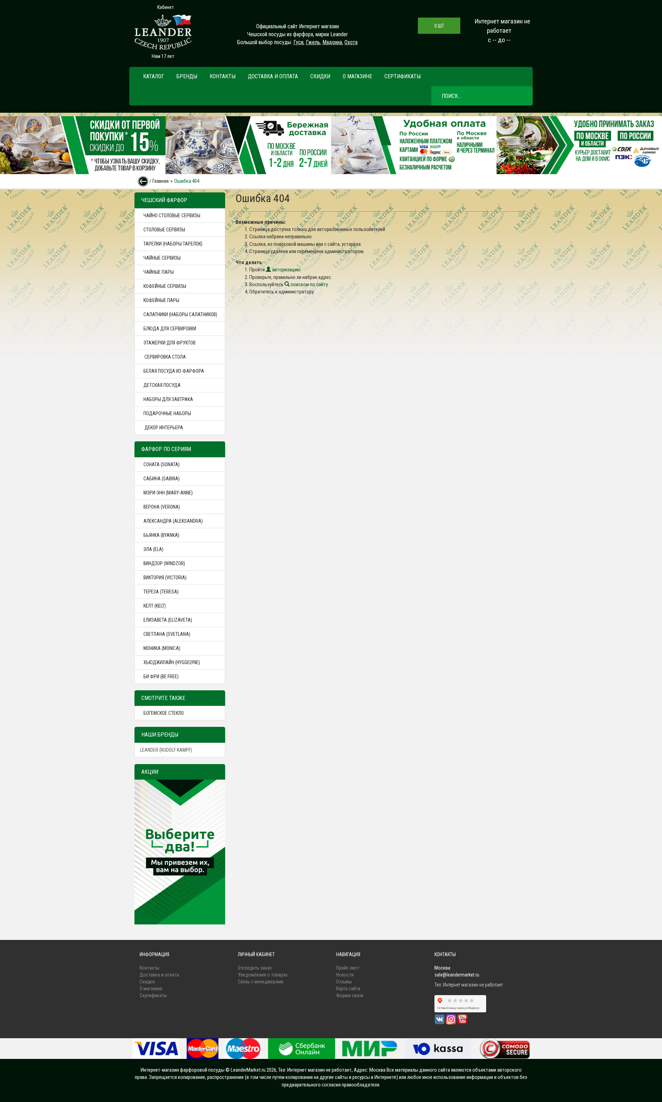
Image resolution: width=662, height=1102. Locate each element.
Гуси (298, 42)
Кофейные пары (161, 300)
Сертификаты (402, 76)
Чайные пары (158, 272)
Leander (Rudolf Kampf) (166, 750)
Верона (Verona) (161, 507)
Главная (160, 181)
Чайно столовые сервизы (171, 215)
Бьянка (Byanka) (161, 535)
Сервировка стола (164, 357)
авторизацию (286, 270)
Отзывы (344, 981)
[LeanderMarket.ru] (162, 32)
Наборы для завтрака (168, 399)
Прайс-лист (347, 968)
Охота (351, 42)
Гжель (313, 42)
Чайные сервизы (162, 258)
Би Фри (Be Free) (161, 676)
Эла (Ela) (153, 549)
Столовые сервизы (164, 229)
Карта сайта (348, 988)
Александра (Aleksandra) (173, 521)
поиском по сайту (309, 284)
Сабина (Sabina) (161, 478)
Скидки (320, 76)
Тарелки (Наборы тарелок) (172, 244)
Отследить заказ (255, 968)
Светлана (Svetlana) (166, 634)
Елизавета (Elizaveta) (167, 620)
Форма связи (349, 995)
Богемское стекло (163, 713)
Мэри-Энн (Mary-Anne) (168, 492)
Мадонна (332, 42)
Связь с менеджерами (260, 981)
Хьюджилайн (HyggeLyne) (171, 662)
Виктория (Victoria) (165, 577)
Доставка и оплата (273, 76)
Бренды (187, 76)
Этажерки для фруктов (169, 342)
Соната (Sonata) (161, 464)
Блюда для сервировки (169, 328)
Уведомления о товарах (263, 975)
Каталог (153, 76)
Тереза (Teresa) (161, 591)
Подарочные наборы (167, 413)
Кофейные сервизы (164, 286)
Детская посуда (162, 385)
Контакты (222, 76)
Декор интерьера (163, 427)
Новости (345, 975)
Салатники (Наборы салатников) (180, 314)
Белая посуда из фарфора (173, 371)
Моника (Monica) (161, 648)
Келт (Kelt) (154, 606)
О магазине (357, 76)
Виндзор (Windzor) (164, 563)
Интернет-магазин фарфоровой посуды (182, 1070)
